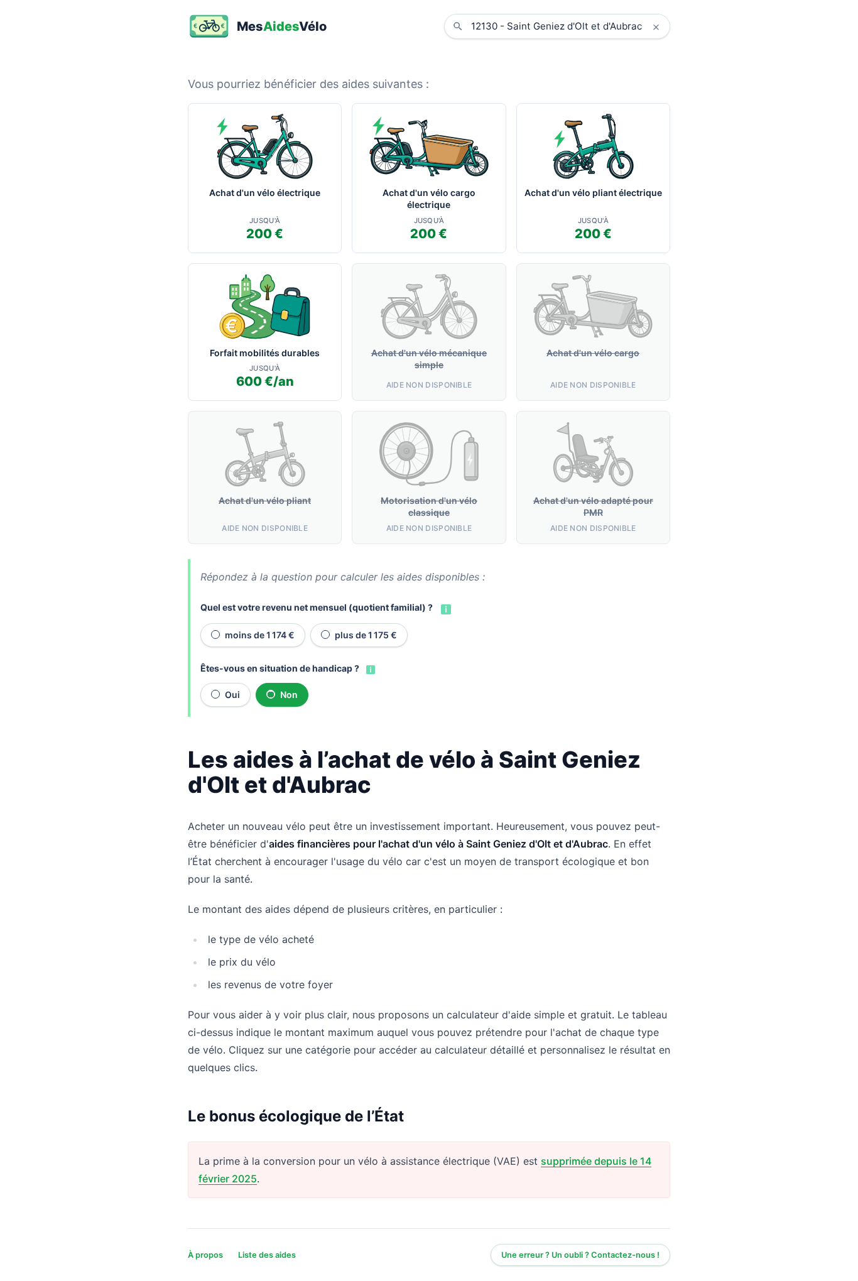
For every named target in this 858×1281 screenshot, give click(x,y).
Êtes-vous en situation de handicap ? (279, 668)
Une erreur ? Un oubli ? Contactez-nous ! (580, 1255)
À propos (205, 1255)
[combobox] (566, 26)
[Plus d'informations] (444, 608)
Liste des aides (267, 1255)
